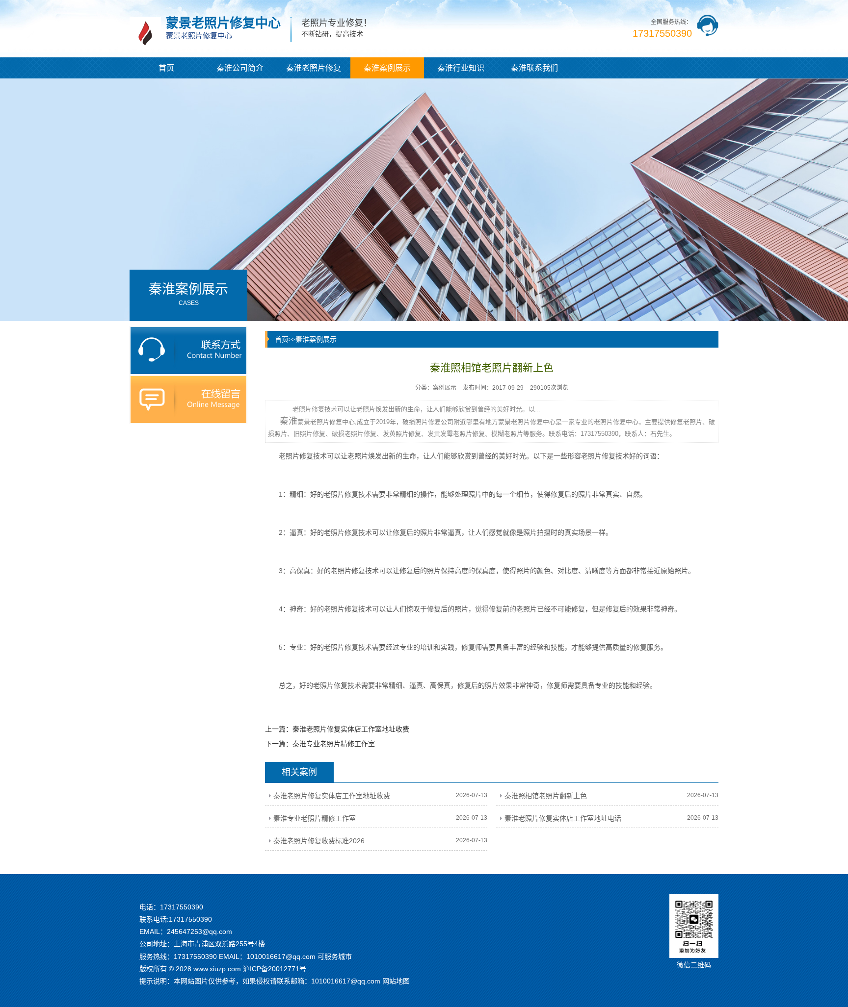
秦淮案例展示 (387, 68)
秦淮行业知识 (460, 68)
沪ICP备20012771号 (274, 969)
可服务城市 (335, 956)
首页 (166, 68)
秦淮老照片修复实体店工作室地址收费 (350, 729)
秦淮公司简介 (240, 68)
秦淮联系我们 (534, 68)
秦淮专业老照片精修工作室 (333, 744)
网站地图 (396, 981)
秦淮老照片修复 (313, 68)
